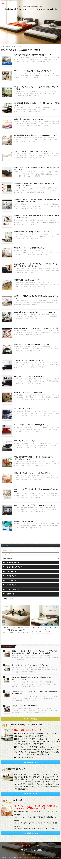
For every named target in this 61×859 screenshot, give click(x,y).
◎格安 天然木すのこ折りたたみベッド (26, 280)
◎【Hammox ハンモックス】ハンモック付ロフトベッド (32, 71)
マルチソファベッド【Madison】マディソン (28, 360)
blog (38, 845)
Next (57, 621)
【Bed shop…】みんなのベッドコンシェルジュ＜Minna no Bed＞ (30, 9)
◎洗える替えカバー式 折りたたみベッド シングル (30, 119)
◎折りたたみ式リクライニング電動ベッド (25, 706)
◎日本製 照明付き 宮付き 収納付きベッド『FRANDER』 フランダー (36, 135)
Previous (3, 621)
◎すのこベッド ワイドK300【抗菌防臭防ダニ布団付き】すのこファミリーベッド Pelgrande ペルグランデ (47, 629)
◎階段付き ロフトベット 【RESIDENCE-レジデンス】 (31, 344)
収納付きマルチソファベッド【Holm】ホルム (29, 392)
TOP (23, 845)
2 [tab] (29, 638)
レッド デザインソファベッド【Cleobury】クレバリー (32, 425)
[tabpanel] (18, 620)
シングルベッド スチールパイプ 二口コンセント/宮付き (32, 151)
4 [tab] (32, 638)
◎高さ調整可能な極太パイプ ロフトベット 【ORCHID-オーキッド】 (36, 328)
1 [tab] (27, 638)
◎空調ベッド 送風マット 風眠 (24, 521)
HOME (6, 545)
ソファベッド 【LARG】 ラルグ (24, 441)
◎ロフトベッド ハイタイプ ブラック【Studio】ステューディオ (34, 505)
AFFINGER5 (56, 857)
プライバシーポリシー (30, 845)
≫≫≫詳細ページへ (30, 762)
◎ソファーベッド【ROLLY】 (23, 408)
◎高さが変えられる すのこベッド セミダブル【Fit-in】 (32, 473)
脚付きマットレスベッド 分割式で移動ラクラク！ (30, 248)
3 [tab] (30, 638)
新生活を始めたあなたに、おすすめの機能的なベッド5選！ (33, 55)
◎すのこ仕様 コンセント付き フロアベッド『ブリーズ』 (32, 232)
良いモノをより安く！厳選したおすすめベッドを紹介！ (30, 854)
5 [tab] (33, 638)
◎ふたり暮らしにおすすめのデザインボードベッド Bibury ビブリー (36, 312)
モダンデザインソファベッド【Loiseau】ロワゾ (29, 376)
